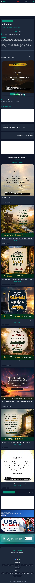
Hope (22, 565)
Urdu (20, 31)
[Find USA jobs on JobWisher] (17, 525)
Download (13, 94)
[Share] (24, 95)
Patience (3, 565)
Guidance (12, 565)
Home (14, 17)
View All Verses (20, 492)
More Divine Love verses (9, 492)
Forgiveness (18, 565)
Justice (26, 565)
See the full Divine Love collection (17, 162)
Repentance (31, 565)
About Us (23, 573)
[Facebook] (15, 559)
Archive (17, 17)
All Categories (29, 492)
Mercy (8, 565)
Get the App (18, 573)
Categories (11, 573)
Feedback (19, 575)
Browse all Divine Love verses (6, 106)
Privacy (27, 573)
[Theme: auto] (26, 1)
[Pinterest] (17, 559)
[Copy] (22, 95)
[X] (19, 559)
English (15, 31)
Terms (15, 575)
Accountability (17, 567)
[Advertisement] (17, 9)
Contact (31, 573)
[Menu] (33, 1)
